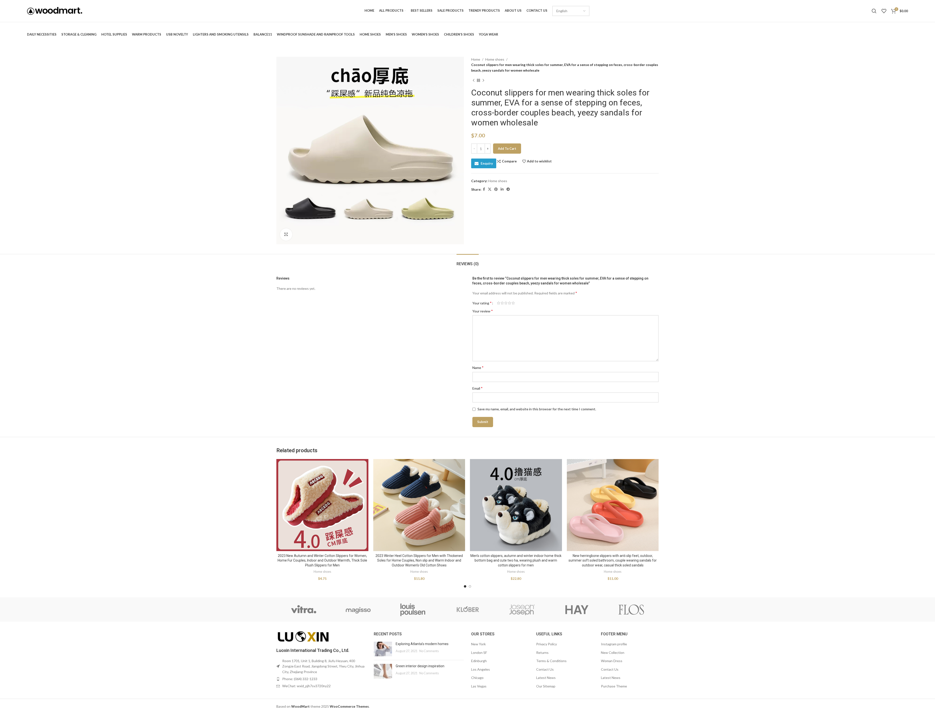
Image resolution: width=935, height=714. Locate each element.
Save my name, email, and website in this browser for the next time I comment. (536, 409)
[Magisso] (358, 609)
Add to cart (507, 148)
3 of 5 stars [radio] (506, 303)
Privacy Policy (546, 644)
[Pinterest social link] (496, 189)
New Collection (612, 652)
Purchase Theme (614, 686)
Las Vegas (478, 686)
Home (475, 59)
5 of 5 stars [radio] (513, 303)
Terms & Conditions (551, 661)
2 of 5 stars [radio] (502, 303)
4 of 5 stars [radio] (509, 303)
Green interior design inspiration (420, 666)
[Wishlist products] (884, 11)
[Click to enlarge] (286, 234)
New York (478, 644)
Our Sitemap (545, 686)
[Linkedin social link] (502, 189)
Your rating (482, 303)
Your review (482, 311)
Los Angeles (480, 669)
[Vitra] (303, 609)
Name (478, 367)
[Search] (874, 11)
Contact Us (545, 669)
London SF (479, 652)
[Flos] (631, 609)
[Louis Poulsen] (413, 609)
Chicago (477, 678)
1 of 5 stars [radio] (498, 303)
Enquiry (487, 163)
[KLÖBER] (467, 609)
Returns (542, 652)
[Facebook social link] (483, 189)
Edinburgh (479, 661)
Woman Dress (611, 661)
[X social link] (489, 189)
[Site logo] (54, 11)
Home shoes (494, 59)
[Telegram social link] (508, 189)
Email (477, 388)
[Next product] (483, 80)
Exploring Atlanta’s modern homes (422, 644)
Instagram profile (614, 644)
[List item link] (321, 679)
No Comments (429, 651)
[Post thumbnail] (383, 649)
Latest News (546, 678)
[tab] (468, 261)
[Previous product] (473, 80)
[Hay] (576, 609)
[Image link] (303, 636)
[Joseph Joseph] (522, 609)
